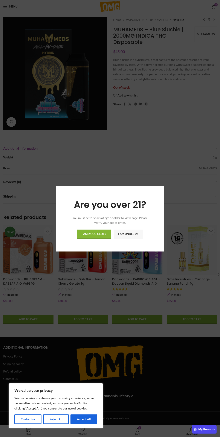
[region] (56, 405)
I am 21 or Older (94, 233)
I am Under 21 (128, 233)
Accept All (84, 419)
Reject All (55, 419)
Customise (28, 419)
